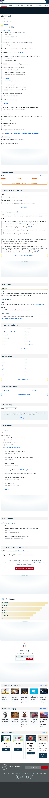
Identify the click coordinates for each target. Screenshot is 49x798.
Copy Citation (25, 418)
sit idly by (27, 341)
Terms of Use (43, 773)
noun (10, 137)
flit (25, 366)
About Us (9, 773)
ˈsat (5, 22)
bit (2, 360)
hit (25, 369)
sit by (26, 338)
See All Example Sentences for (24, 255)
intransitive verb (5, 30)
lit (25, 375)
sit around (5, 335)
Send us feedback (39, 216)
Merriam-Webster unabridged (24, 568)
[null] (28, 651)
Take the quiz (43, 755)
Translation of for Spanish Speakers (17, 551)
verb (9, 16)
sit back (26, 335)
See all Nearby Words (24, 394)
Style (2, 408)
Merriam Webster (4, 767)
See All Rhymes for (24, 379)
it (2, 372)
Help (4, 773)
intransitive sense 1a (38, 304)
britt (3, 363)
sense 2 (26, 310)
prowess (23, 650)
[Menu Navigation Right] (47, 5)
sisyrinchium (5, 390)
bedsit (4, 329)
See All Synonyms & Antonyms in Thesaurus (24, 183)
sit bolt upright (6, 338)
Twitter (22, 777)
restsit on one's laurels (8, 332)
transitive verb (5, 114)
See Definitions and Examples (24, 653)
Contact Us (28, 773)
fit (2, 366)
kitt (25, 372)
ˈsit (3, 19)
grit (3, 369)
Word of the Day (24, 648)
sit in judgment (28, 344)
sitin (3, 344)
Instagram (31, 777)
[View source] (32, 227)
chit (25, 363)
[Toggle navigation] (47, 2)
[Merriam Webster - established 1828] (1, 1)
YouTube (27, 777)
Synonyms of (5, 24)
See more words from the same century (12, 318)
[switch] (7, 27)
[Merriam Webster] (24, 645)
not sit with (27, 329)
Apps (13, 773)
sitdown (4, 341)
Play (6, 749)
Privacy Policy (35, 773)
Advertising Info (20, 773)
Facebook (17, 777)
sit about (27, 332)
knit (3, 375)
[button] (4, 5)
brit (25, 360)
